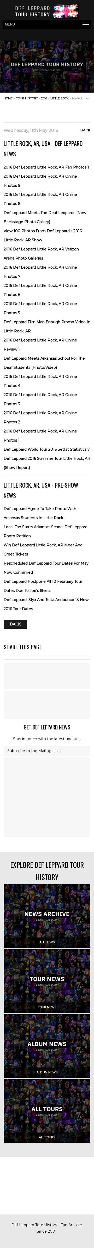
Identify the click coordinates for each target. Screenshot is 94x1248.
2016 (44, 98)
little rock (59, 98)
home (8, 98)
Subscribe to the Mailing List (33, 750)
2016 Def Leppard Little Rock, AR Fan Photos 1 (46, 167)
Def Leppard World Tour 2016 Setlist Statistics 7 (47, 449)
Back (85, 130)
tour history (27, 98)
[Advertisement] (48, 109)
